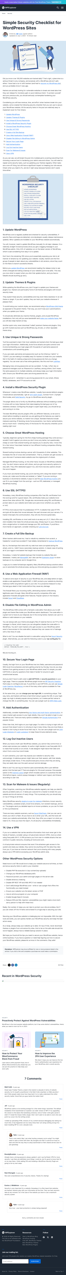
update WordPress (17, 268)
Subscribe (35, 1261)
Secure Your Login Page (14, 141)
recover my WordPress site (50, 83)
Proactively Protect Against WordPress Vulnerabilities (28, 1020)
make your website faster (49, 318)
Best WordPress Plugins (30, 1245)
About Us (4, 1271)
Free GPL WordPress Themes (32, 1240)
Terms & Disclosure (23, 1271)
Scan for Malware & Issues (15, 150)
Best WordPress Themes (30, 1242)
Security (9, 13)
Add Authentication (13, 144)
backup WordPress (55, 541)
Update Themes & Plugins (15, 117)
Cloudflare (20, 598)
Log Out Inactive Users (14, 147)
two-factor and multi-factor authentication (44, 712)
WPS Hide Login (55, 701)
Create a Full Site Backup (15, 132)
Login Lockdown (22, 732)
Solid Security (20, 397)
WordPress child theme (54, 306)
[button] (62, 7)
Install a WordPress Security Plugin (18, 123)
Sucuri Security (56, 636)
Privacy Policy (12, 1271)
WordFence (18, 686)
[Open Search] (57, 7)
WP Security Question (53, 681)
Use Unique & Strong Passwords (18, 120)
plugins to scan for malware (32, 801)
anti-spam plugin (36, 395)
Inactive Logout (18, 773)
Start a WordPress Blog (30, 1236)
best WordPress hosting (49, 479)
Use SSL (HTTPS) (12, 129)
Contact (32, 1271)
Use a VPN (10, 153)
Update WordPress (13, 114)
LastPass (56, 361)
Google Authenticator (50, 717)
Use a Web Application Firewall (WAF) (19, 135)
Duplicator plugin (48, 557)
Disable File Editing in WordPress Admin (20, 138)
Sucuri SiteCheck (40, 813)
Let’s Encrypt (43, 527)
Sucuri (10, 598)
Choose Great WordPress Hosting (18, 126)
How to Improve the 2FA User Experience (45, 1054)
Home (3, 13)
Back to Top (60, 1271)
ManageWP (24, 557)
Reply (60, 1099)
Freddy (20, 34)
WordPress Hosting (29, 1238)
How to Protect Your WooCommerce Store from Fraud (12, 1056)
